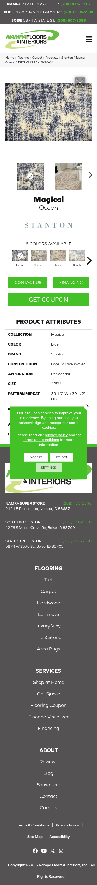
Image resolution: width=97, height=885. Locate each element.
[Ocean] (20, 255)
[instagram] (61, 851)
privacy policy (56, 434)
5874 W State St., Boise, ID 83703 (34, 546)
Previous (8, 173)
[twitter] (53, 851)
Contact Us (28, 282)
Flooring (23, 57)
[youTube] (44, 851)
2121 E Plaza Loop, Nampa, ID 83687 (37, 509)
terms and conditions (41, 439)
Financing (71, 282)
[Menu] (89, 39)
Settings (48, 467)
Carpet (37, 57)
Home (9, 57)
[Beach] (76, 255)
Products (52, 57)
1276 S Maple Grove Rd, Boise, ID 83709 (40, 528)
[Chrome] (39, 255)
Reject (61, 457)
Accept (36, 457)
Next (89, 173)
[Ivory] (57, 255)
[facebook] (35, 851)
